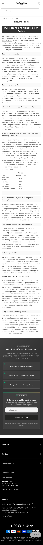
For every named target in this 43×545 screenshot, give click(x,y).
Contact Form (7, 477)
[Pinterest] (23, 526)
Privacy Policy (7, 41)
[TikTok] (27, 526)
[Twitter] (15, 526)
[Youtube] (31, 526)
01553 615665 (14, 489)
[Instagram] (19, 526)
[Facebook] (11, 526)
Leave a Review (8, 516)
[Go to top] (38, 541)
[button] (20, 10)
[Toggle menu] (3, 3)
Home (4, 18)
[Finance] (35, 532)
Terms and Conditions (13, 36)
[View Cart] (39, 3)
